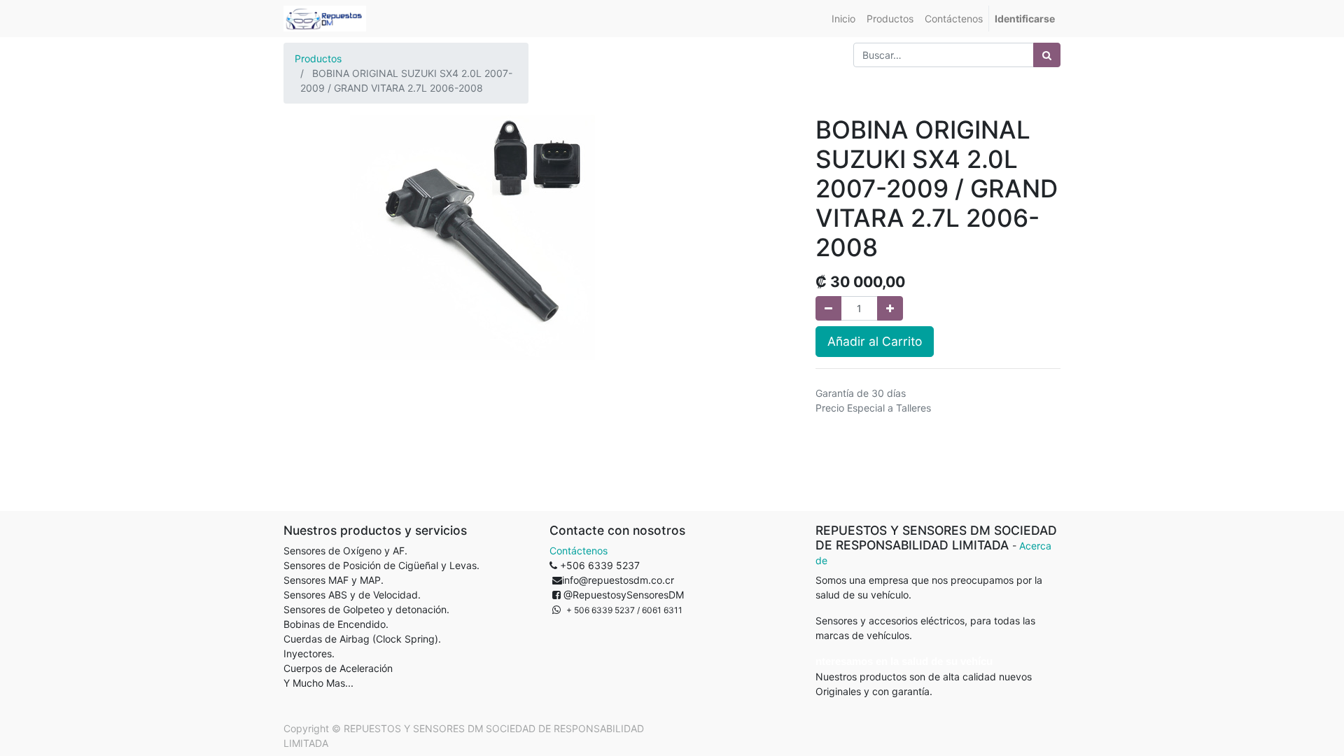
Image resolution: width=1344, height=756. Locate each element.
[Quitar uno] (828, 308)
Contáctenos (579, 550)
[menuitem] (843, 18)
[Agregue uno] (890, 308)
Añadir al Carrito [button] (874, 341)
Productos (318, 58)
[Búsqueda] (1046, 55)
